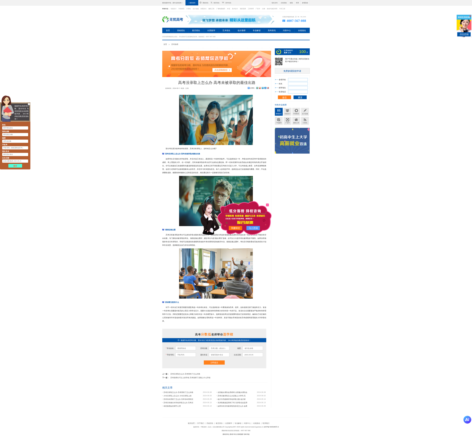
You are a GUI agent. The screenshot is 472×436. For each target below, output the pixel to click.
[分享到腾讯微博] (262, 87)
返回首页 (191, 423)
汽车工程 (282, 8)
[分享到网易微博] (268, 87)
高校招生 (205, 3)
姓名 (4, 124)
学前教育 (181, 8)
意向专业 (5, 151)
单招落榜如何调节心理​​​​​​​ (172, 406)
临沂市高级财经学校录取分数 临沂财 (232, 399)
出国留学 (211, 30)
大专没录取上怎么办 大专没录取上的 (177, 395)
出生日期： (238, 354)
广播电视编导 (220, 8)
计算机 (188, 8)
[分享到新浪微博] (259, 87)
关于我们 (200, 423)
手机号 (4, 144)
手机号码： (170, 354)
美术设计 (235, 8)
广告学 (258, 8)
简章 (297, 3)
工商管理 (251, 8)
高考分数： (204, 348)
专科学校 (247, 434)
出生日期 (5, 158)
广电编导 (279, 123)
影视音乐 (203, 8)
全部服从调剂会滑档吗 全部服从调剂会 (232, 392)
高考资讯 (272, 30)
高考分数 (5, 131)
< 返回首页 (191, 3)
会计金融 (196, 8)
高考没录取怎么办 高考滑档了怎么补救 (185, 374)
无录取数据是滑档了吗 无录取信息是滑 (232, 402)
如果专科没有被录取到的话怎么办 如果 (232, 406)
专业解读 (257, 30)
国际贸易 (243, 8)
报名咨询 (275, 3)
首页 (168, 30)
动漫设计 (174, 8)
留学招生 (228, 3)
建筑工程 (211, 8)
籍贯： (240, 348)
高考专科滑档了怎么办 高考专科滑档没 (178, 399)
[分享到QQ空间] (257, 87)
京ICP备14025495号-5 (271, 427)
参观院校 (305, 3)
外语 (228, 8)
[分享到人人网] (265, 87)
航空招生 (217, 3)
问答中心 (287, 30)
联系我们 (266, 423)
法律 (263, 8)
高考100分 (233, 434)
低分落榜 (241, 30)
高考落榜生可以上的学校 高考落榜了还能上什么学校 (190, 377)
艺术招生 (226, 30)
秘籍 (291, 3)
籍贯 (4, 138)
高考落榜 (174, 44)
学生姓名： (170, 348)
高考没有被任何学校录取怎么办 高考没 (178, 402)
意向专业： (204, 354)
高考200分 (226, 434)
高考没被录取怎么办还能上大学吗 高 (232, 395)
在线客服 (284, 3)
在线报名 (302, 30)
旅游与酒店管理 (272, 8)
